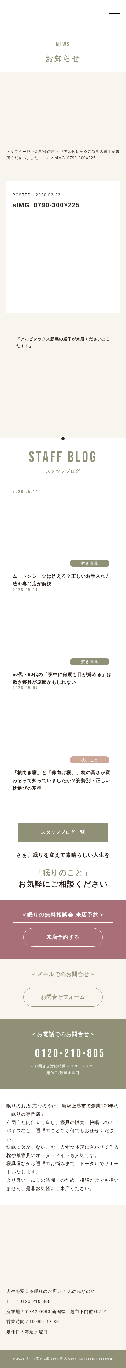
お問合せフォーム (63, 997)
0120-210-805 (70, 1053)
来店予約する (63, 937)
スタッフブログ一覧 (63, 832)
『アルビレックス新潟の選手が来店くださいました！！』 (63, 342)
